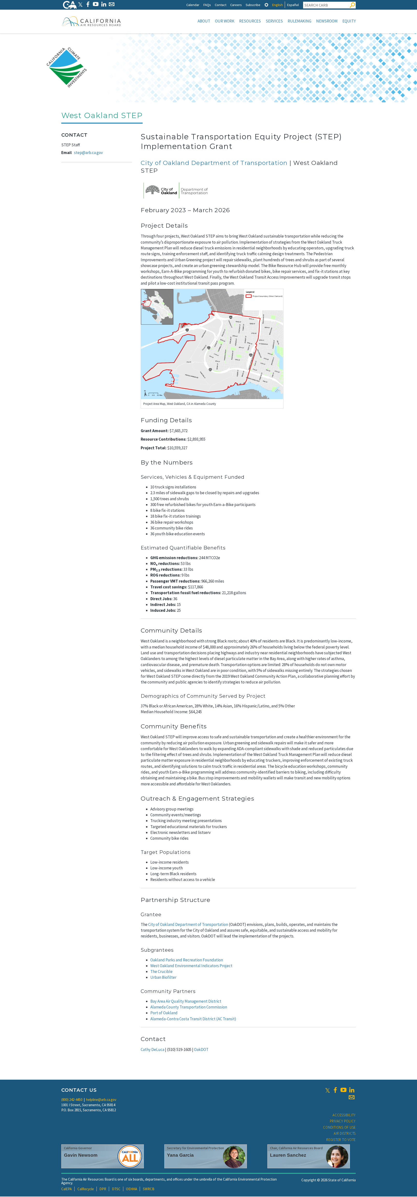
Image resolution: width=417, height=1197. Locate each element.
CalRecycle (85, 1189)
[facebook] (335, 1090)
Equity (349, 21)
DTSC (116, 1189)
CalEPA (66, 1189)
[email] (351, 1097)
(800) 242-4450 (71, 1099)
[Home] (91, 21)
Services (274, 21)
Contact (220, 4)
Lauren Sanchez (288, 1155)
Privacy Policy (343, 1121)
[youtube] (343, 1090)
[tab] (266, 4)
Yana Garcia (180, 1155)
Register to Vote (341, 1139)
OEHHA (131, 1189)
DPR (102, 1189)
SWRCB (148, 1189)
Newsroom (327, 21)
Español (293, 4)
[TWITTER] (80, 4)
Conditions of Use (339, 1127)
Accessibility (344, 1115)
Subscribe (253, 4)
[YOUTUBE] (96, 4)
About (204, 21)
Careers (236, 4)
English (277, 4)
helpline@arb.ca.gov (101, 1099)
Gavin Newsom (80, 1155)
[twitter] (327, 1090)
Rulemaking (299, 21)
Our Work (224, 21)
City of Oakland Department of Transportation (214, 162)
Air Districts (345, 1133)
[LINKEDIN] (104, 4)
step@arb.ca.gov (88, 152)
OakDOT (201, 1049)
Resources (250, 21)
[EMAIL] (112, 4)
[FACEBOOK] (88, 4)
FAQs (207, 4)
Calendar (192, 4)
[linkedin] (351, 1090)
